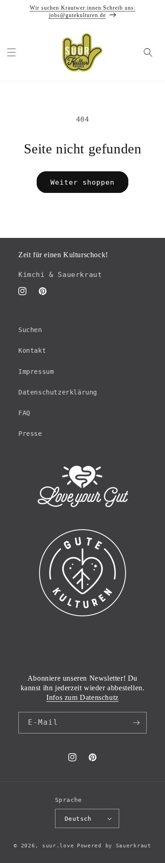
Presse (30, 433)
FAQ (24, 413)
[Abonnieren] (136, 722)
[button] (11, 52)
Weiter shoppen (82, 182)
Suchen (30, 329)
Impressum (36, 371)
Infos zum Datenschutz (82, 697)
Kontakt (32, 350)
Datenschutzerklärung (57, 392)
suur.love (58, 846)
